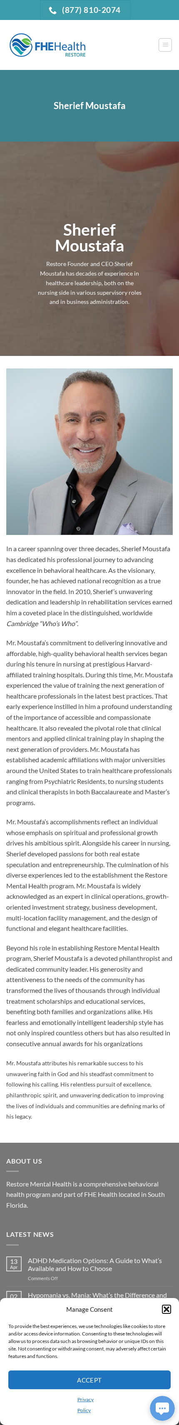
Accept (89, 1380)
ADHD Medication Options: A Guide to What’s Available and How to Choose (95, 1264)
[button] (166, 1309)
